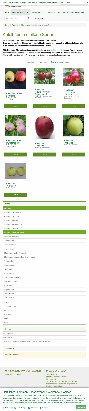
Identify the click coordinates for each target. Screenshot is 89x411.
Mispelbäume (9, 273)
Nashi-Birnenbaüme (11, 277)
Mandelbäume (9, 265)
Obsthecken (7, 337)
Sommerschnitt (51, 374)
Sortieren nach (57, 62)
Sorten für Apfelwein (11, 236)
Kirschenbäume (10, 249)
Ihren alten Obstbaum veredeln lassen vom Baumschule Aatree (26, 341)
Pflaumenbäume (10, 245)
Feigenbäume (9, 289)
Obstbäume (7, 208)
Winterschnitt (51, 379)
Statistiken (34, 408)
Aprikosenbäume (10, 261)
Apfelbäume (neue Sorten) (14, 224)
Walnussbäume (9, 298)
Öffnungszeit (8, 333)
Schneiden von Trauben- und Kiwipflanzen (61, 381)
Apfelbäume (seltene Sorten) (14, 232)
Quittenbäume (9, 269)
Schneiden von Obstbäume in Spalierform (61, 383)
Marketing (45, 408)
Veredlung (7, 318)
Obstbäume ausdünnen (55, 386)
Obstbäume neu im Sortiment (15, 253)
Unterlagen (7, 314)
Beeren (6, 302)
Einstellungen (22, 408)
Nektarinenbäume (10, 281)
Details (15, 106)
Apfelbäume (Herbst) (11, 216)
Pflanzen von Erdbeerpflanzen (57, 376)
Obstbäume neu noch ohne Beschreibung (19, 257)
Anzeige (30, 62)
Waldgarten (7, 310)
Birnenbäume (9, 240)
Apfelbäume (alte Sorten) (13, 228)
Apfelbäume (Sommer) (12, 212)
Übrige (5, 322)
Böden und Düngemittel (13, 374)
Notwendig (9, 408)
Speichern (81, 407)
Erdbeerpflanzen (9, 306)
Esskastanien (9, 293)
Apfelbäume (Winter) (11, 220)
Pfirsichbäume (9, 285)
